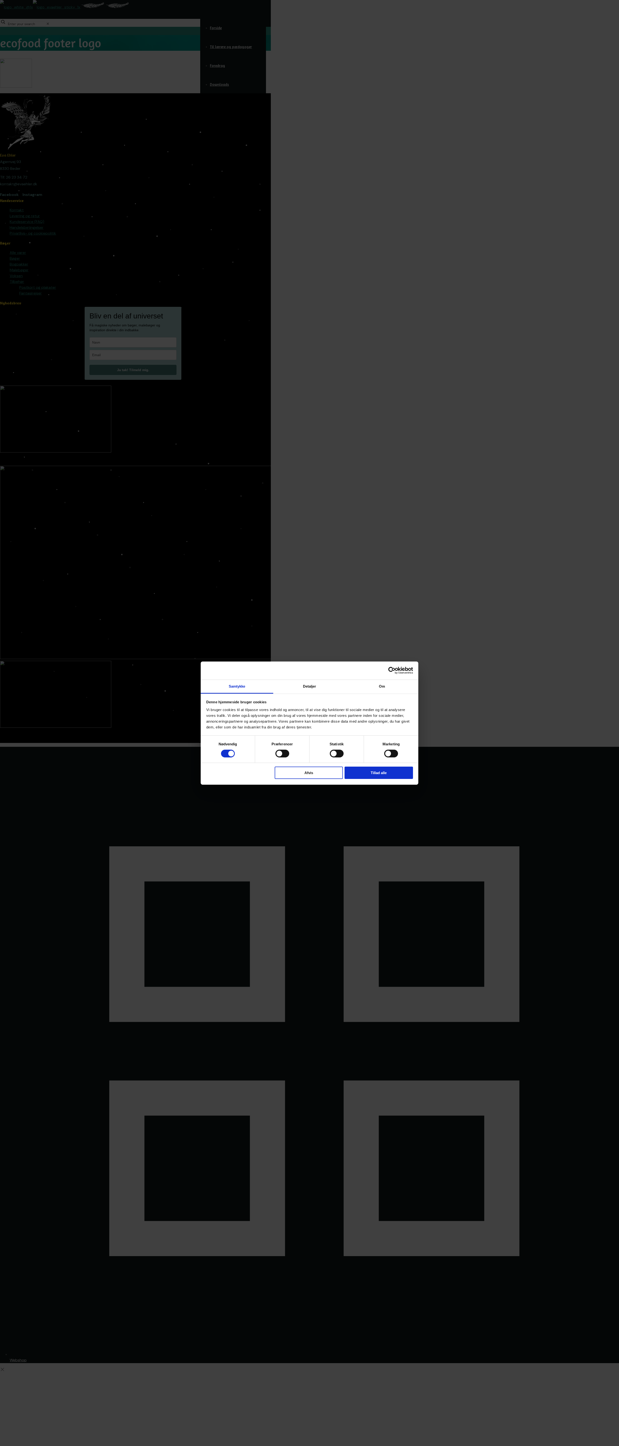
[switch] (282, 753)
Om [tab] (382, 686)
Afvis (308, 773)
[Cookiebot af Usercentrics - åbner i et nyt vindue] (392, 670)
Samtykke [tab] (237, 686)
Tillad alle (379, 773)
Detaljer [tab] (309, 686)
